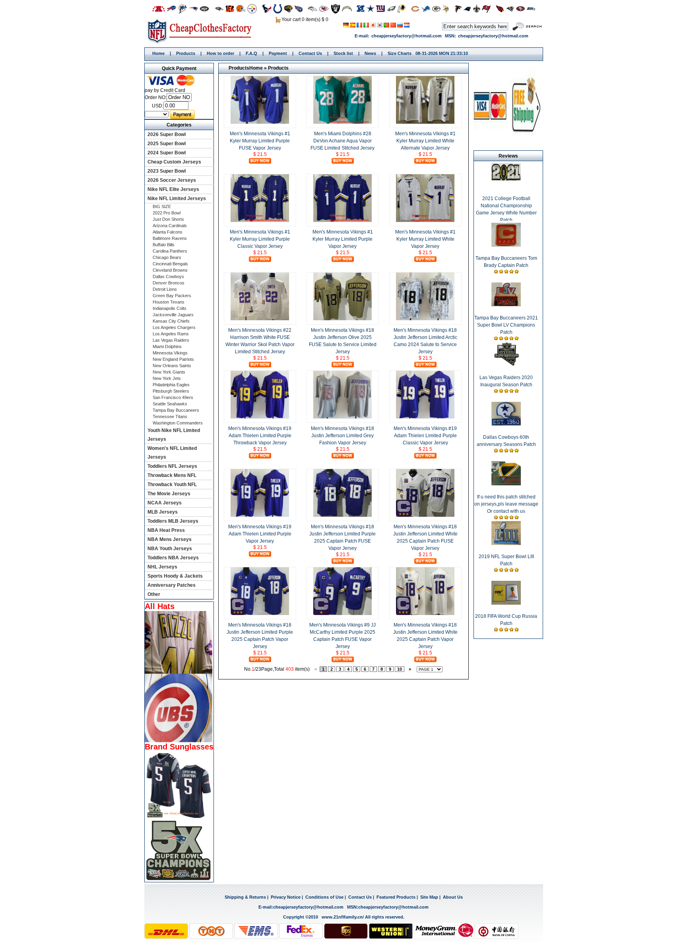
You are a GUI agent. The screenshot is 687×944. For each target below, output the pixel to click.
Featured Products (395, 897)
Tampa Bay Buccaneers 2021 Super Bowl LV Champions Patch (506, 325)
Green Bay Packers (172, 295)
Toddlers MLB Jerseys (172, 521)
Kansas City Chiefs (171, 321)
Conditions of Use (324, 897)
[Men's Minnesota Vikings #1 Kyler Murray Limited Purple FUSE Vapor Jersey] (260, 122)
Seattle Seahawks (170, 403)
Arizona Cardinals (170, 225)
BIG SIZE (162, 206)
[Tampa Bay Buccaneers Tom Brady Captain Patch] (506, 245)
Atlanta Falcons (167, 232)
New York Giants (169, 372)
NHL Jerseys (162, 567)
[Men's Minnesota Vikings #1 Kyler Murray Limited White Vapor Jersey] (425, 220)
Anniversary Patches (171, 585)
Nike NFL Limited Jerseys (176, 198)
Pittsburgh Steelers (171, 391)
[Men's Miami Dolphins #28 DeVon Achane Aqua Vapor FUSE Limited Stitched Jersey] (342, 122)
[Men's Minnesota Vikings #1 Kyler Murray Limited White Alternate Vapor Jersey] (425, 122)
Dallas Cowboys (168, 276)
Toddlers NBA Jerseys (173, 558)
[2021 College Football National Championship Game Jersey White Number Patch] (506, 179)
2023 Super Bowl (166, 171)
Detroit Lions (165, 289)
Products (185, 53)
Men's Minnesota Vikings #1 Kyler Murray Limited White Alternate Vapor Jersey (425, 141)
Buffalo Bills (164, 244)
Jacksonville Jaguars (173, 314)
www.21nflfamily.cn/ (343, 917)
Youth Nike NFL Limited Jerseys (173, 435)
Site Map (429, 897)
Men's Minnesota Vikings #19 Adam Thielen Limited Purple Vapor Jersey (259, 534)
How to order (220, 53)
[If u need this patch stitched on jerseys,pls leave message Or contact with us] (506, 484)
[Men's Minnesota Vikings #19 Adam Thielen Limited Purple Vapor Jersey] (260, 515)
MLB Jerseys (162, 512)
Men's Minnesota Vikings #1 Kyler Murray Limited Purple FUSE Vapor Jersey (260, 141)
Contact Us (310, 53)
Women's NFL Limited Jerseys (172, 453)
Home (202, 30)
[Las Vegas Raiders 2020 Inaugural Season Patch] (506, 364)
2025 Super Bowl (166, 143)
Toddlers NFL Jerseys (172, 466)
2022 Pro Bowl (166, 212)
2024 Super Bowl (166, 153)
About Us (453, 897)
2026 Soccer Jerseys (171, 180)
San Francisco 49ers (173, 397)
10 (399, 669)
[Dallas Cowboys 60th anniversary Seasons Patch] (506, 424)
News (370, 53)
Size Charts (399, 53)
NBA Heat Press (166, 530)
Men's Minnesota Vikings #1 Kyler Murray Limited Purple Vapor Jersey (342, 239)
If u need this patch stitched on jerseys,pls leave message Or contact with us (506, 504)
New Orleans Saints (172, 365)
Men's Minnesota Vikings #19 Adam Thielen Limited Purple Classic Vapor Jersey (425, 436)
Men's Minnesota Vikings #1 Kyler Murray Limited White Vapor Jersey (425, 239)
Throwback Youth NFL (172, 484)
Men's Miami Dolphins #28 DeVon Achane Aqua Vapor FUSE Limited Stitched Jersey (343, 141)
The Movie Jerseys (168, 493)
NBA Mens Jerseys (169, 539)
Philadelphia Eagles (171, 384)
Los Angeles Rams (171, 333)
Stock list (343, 53)
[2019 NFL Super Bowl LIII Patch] (506, 543)
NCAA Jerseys (164, 503)
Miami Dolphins (167, 346)
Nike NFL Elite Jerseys (173, 189)
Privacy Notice (286, 897)
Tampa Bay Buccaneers (176, 410)
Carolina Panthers (170, 251)
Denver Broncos (168, 282)
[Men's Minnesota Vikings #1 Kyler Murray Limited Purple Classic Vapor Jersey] (260, 220)
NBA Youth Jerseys (169, 548)
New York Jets (167, 378)
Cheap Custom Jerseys (174, 162)
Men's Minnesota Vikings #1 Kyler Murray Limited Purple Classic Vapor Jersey (260, 239)
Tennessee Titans (170, 416)
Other (153, 594)
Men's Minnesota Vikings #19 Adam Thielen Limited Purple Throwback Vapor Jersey (259, 436)
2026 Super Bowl (166, 134)
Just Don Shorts (168, 219)
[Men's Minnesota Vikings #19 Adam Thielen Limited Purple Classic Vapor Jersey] (425, 417)
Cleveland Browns (170, 270)
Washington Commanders (178, 422)
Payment (278, 53)
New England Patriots (173, 359)
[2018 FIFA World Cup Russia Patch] (506, 603)
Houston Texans (168, 302)
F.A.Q (251, 53)
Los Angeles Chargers (174, 327)
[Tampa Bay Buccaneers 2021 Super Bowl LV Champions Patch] (506, 305)
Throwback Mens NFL (171, 475)
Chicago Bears (167, 257)
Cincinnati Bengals (170, 263)
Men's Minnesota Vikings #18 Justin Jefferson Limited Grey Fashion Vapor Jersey (342, 436)
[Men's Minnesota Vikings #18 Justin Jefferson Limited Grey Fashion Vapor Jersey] (342, 417)
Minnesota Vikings (170, 352)
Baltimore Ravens (170, 238)
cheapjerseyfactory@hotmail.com (406, 35)
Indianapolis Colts (169, 308)
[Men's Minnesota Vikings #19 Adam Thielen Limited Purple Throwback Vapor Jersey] (260, 417)
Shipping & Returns (245, 897)
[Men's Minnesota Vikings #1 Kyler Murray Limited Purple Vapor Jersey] (342, 220)
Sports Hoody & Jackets (175, 576)
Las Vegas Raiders (171, 340)
